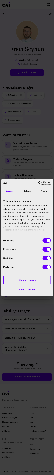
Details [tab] (27, 191)
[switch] (46, 249)
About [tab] (44, 191)
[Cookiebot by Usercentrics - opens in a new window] (38, 183)
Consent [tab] (9, 191)
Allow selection (27, 289)
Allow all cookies (27, 280)
